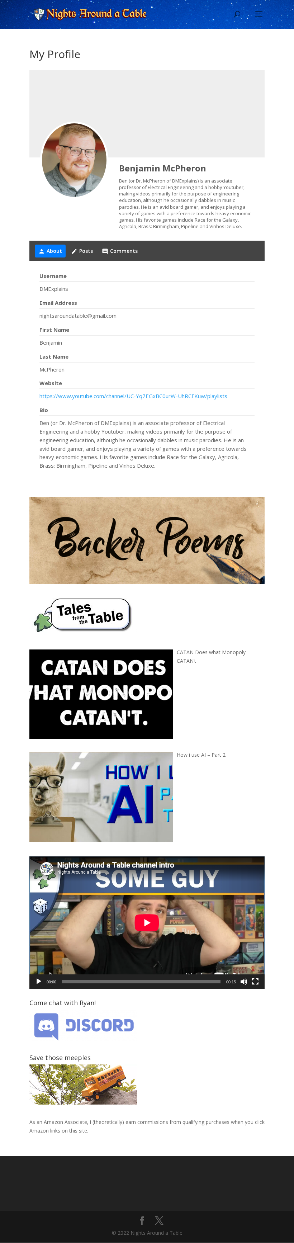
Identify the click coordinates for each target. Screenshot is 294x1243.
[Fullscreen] (255, 981)
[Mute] (243, 981)
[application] (147, 922)
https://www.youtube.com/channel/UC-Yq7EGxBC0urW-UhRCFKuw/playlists (133, 396)
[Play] (38, 981)
